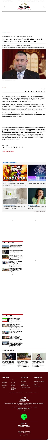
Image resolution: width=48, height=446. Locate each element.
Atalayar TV (23, 381)
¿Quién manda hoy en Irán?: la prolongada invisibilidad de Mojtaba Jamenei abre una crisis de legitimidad (38, 364)
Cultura (4, 384)
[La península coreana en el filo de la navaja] (5, 332)
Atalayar (4, 32)
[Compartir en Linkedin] (41, 91)
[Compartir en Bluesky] (36, 91)
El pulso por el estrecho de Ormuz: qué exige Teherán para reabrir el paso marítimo (15, 270)
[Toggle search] (43, 6)
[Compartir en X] (33, 91)
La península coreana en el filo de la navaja (15, 332)
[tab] (22, 368)
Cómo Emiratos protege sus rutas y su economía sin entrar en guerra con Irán (15, 247)
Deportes (13, 385)
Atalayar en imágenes (25, 387)
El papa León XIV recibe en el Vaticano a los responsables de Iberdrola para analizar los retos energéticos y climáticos (15, 264)
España (4, 151)
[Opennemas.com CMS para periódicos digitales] (24, 433)
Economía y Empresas (4, 380)
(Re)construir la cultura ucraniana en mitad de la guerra (17, 45)
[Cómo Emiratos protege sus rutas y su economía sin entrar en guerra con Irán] (5, 246)
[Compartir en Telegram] (39, 91)
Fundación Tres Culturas (39, 381)
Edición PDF (23, 379)
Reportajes (4, 385)
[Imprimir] (28, 91)
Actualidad (13, 382)
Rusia (9, 151)
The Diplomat (37, 386)
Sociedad (12, 384)
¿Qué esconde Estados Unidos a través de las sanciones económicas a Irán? (15, 320)
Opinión (3, 387)
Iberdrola (36, 383)
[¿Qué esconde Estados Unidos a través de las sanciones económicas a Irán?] (5, 319)
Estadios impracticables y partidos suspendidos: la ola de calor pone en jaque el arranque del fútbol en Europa (16, 344)
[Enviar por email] (26, 91)
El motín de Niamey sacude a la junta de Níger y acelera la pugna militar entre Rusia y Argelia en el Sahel (16, 257)
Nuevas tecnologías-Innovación (13, 388)
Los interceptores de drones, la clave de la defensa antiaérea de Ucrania (16, 252)
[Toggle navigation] (4, 6)
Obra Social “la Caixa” (38, 379)
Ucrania (12, 151)
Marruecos (4, 382)
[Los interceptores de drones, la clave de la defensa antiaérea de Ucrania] (5, 251)
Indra (35, 384)
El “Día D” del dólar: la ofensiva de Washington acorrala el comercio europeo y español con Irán (15, 338)
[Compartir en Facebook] (31, 91)
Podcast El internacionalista (24, 385)
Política (8, 32)
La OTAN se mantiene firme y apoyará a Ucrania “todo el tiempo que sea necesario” (24, 47)
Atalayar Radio (24, 383)
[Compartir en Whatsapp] (44, 91)
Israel (7, 151)
